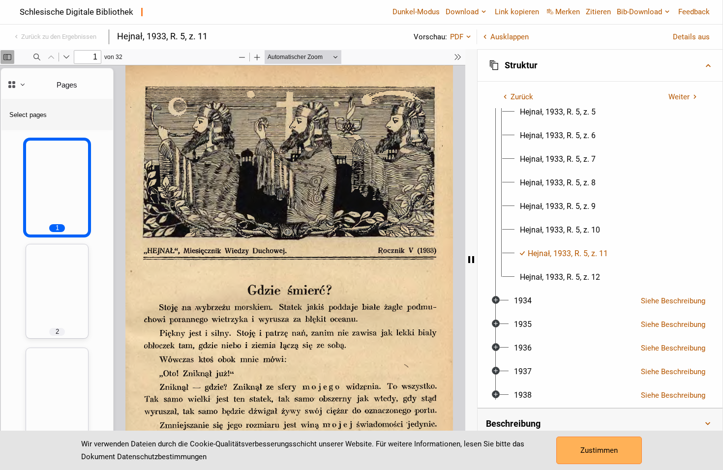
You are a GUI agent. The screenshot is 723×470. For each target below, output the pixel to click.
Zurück (522, 96)
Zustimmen (599, 450)
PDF (456, 36)
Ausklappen (509, 36)
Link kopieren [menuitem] (517, 11)
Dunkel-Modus (416, 11)
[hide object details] (471, 259)
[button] (600, 65)
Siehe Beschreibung (673, 300)
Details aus (691, 36)
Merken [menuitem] (567, 11)
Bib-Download (639, 11)
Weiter (679, 96)
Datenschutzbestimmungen (162, 456)
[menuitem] (557, 112)
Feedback (694, 11)
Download (462, 11)
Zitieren (598, 11)
